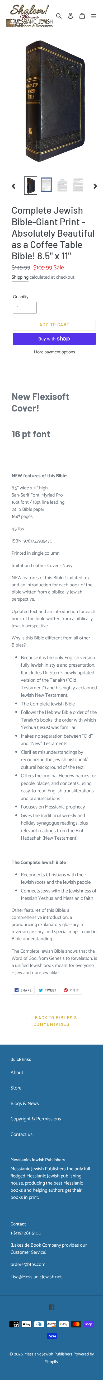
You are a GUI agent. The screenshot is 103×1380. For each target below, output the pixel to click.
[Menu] (94, 16)
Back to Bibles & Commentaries (55, 1021)
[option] (31, 186)
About (17, 1073)
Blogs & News (25, 1104)
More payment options (54, 352)
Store (16, 1088)
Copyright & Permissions (36, 1119)
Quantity (21, 297)
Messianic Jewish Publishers (48, 1354)
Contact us (21, 1134)
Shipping (20, 277)
